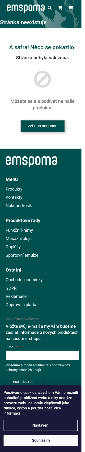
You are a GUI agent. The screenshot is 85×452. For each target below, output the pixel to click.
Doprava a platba (22, 304)
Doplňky (13, 246)
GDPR (11, 288)
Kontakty (14, 197)
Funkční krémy (19, 230)
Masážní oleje (19, 238)
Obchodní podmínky (24, 279)
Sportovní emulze (22, 255)
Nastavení (40, 425)
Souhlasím (41, 440)
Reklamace (16, 296)
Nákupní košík (19, 205)
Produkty (14, 189)
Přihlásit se (23, 382)
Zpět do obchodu (42, 126)
